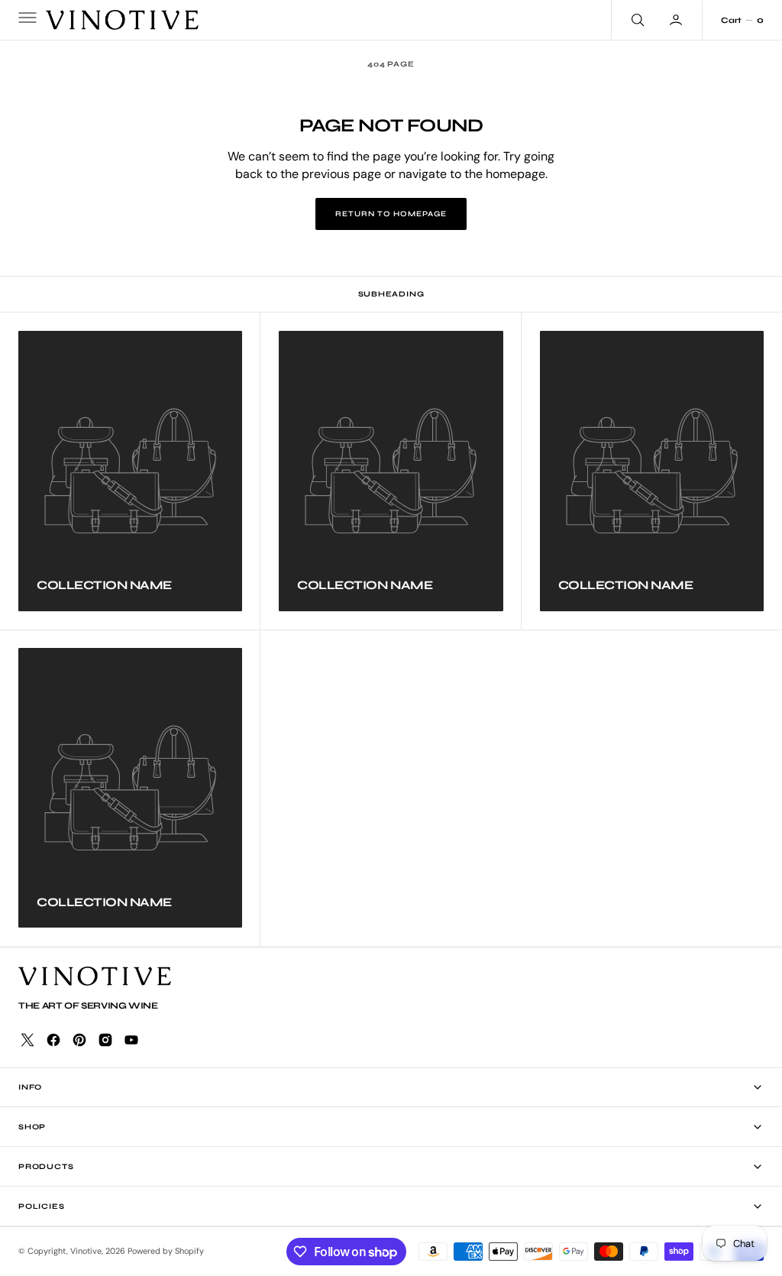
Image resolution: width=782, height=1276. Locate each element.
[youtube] (131, 1040)
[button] (26, 20)
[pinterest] (79, 1040)
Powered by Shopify (166, 1250)
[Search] (636, 20)
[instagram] (105, 1040)
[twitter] (27, 1040)
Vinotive (86, 1250)
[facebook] (53, 1040)
